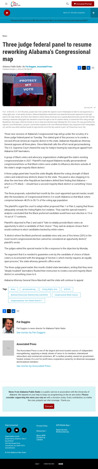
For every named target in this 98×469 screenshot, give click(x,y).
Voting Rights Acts (49, 289)
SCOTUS (67, 289)
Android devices (62, 432)
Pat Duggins (31, 66)
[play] (7, 12)
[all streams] (94, 13)
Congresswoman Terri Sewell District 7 (26, 301)
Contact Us (40, 438)
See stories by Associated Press (34, 365)
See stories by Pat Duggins (31, 332)
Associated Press (44, 66)
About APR (40, 436)
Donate (49, 406)
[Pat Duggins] (8, 325)
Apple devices (61, 430)
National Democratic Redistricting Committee (29, 295)
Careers (39, 440)
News (5, 36)
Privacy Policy (41, 426)
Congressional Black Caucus (66, 295)
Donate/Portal (84, 4)
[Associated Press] (8, 348)
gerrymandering (29, 289)
